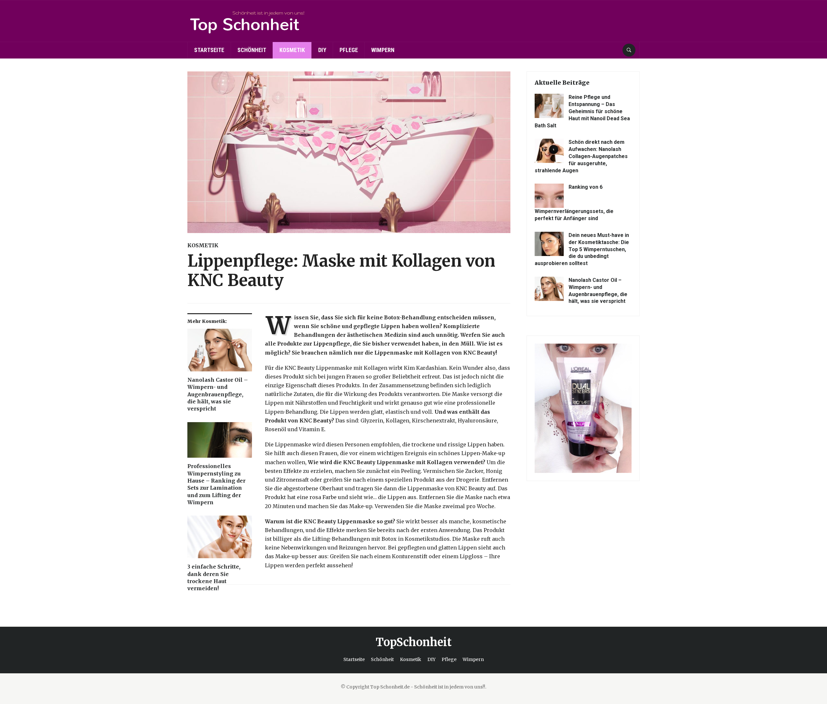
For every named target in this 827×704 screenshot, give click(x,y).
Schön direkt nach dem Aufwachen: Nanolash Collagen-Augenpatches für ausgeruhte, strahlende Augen (581, 156)
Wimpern (382, 50)
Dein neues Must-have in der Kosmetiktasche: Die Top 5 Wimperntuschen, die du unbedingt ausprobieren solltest (582, 249)
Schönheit (251, 50)
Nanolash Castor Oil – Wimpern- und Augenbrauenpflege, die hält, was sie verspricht (217, 394)
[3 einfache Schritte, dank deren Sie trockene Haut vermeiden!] (219, 539)
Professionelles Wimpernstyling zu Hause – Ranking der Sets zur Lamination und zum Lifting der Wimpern (216, 484)
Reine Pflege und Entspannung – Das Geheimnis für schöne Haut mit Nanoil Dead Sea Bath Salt (582, 111)
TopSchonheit (414, 642)
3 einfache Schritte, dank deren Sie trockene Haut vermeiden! (213, 577)
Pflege (349, 50)
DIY (322, 50)
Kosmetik (292, 50)
